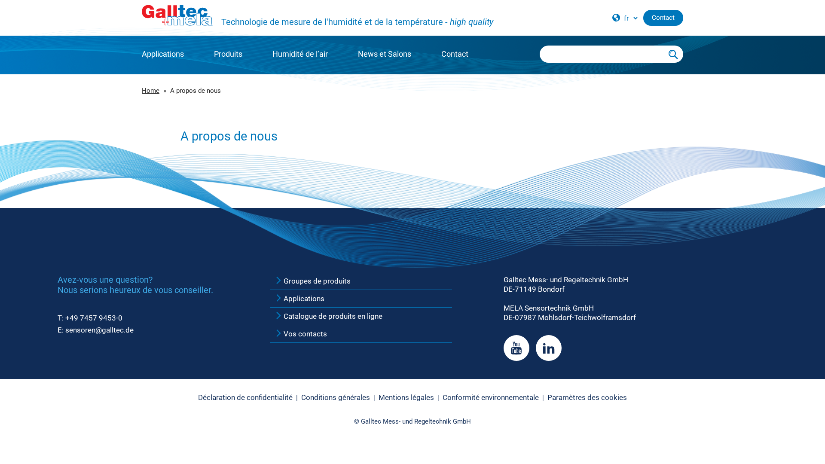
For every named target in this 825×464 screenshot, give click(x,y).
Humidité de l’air (300, 53)
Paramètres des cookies (587, 397)
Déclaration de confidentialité (245, 397)
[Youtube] (516, 348)
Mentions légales (406, 397)
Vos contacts (304, 334)
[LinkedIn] (549, 348)
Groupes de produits (316, 281)
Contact (454, 53)
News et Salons (384, 53)
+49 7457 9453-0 (93, 318)
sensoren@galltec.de (99, 330)
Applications (163, 53)
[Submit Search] (673, 54)
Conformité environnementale (491, 397)
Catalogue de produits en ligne (332, 316)
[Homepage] (177, 15)
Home (150, 91)
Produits (228, 53)
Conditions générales (335, 397)
